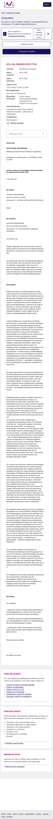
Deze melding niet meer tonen (39, 33)
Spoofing (38, 814)
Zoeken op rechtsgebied (15, 692)
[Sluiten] (48, 33)
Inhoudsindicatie (13, 106)
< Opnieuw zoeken (26, 44)
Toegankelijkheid (30, 814)
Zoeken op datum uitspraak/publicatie (20, 685)
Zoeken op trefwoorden (14, 687)
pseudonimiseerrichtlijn (16, 36)
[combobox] (26, 133)
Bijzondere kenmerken (10, 97)
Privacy (15, 814)
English (3, 814)
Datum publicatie (10, 80)
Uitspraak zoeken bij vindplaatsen (19, 696)
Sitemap (9, 814)
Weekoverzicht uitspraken (15, 766)
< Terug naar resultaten (26, 51)
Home (3, 13)
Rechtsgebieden (12, 90)
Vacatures (45, 814)
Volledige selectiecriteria (14, 743)
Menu (46, 4)
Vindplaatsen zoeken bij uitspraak (19, 694)
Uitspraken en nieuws (13, 13)
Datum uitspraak (10, 74)
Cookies (21, 814)
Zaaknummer (11, 84)
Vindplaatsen (11, 117)
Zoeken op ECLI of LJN (15, 689)
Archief (3, 816)
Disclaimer (10, 816)
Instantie (9, 69)
